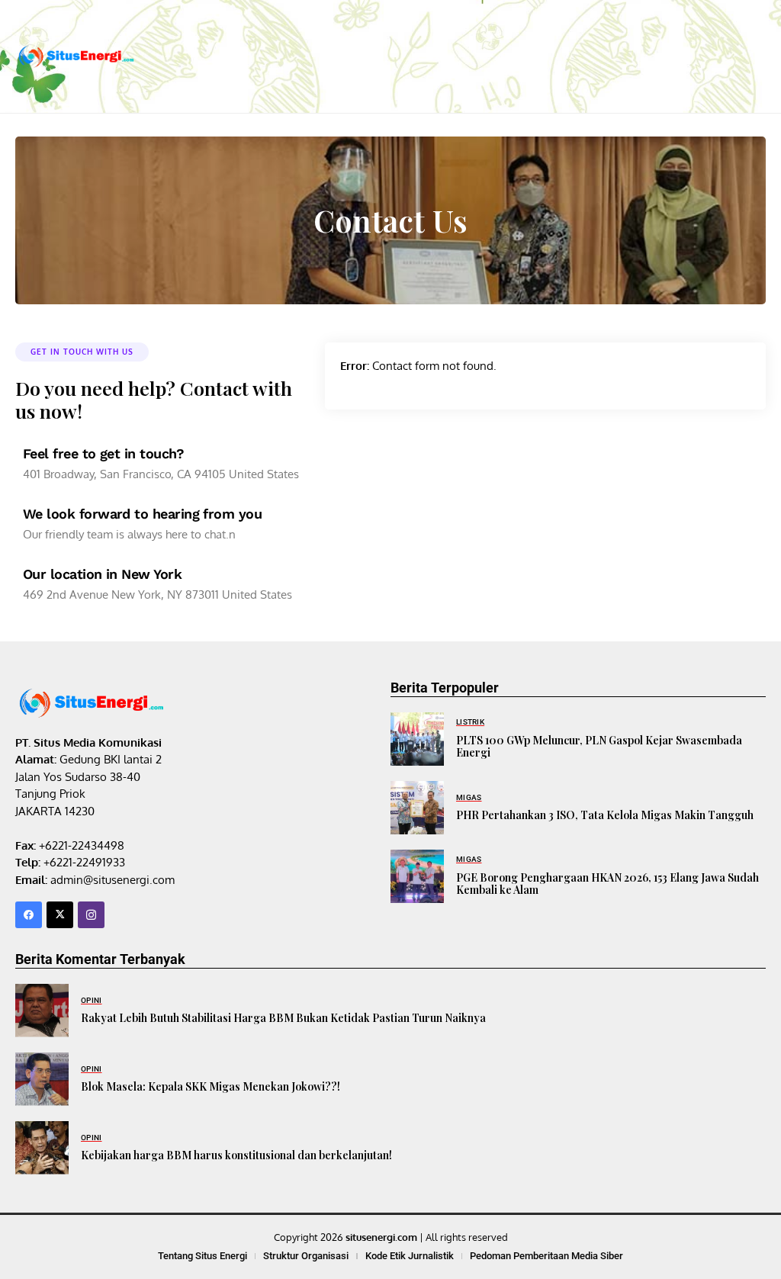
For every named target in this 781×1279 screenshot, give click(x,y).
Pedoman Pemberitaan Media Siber (546, 1255)
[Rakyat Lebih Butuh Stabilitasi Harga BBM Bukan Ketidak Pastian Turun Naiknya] (42, 1010)
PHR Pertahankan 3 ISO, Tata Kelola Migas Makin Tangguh (605, 815)
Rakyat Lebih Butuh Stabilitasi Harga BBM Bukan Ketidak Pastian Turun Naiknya (283, 1018)
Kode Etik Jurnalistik (409, 1255)
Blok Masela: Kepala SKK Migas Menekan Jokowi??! (210, 1086)
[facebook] (28, 914)
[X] (60, 914)
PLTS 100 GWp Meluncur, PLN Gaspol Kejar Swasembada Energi (599, 746)
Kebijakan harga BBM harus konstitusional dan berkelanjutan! (236, 1155)
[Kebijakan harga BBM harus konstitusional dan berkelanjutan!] (42, 1148)
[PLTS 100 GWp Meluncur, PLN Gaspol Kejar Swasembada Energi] (417, 739)
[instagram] (91, 914)
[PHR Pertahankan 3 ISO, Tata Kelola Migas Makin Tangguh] (417, 807)
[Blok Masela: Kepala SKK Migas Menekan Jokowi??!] (42, 1079)
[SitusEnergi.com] (76, 56)
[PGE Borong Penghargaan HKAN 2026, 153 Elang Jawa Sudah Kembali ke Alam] (417, 876)
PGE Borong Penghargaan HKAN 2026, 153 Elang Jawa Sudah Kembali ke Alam (607, 884)
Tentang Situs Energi (202, 1255)
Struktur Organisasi (306, 1255)
